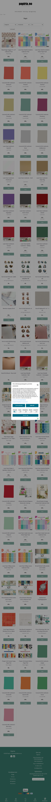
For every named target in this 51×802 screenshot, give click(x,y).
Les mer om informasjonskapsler (19, 399)
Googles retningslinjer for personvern (20, 401)
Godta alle (32, 405)
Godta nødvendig (18, 405)
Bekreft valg (25, 415)
